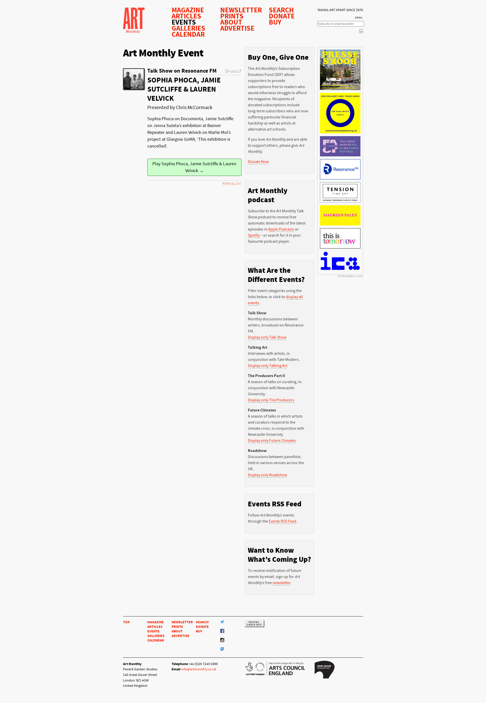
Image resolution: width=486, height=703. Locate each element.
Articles (186, 16)
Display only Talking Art (267, 365)
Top (126, 622)
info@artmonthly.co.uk (198, 669)
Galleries (188, 28)
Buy (275, 22)
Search (281, 10)
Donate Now (258, 161)
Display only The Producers (271, 400)
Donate (282, 16)
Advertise (237, 28)
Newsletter (241, 10)
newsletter (281, 583)
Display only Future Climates (272, 440)
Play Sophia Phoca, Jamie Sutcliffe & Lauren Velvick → (194, 167)
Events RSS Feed (282, 521)
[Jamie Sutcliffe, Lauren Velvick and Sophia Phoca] (133, 79)
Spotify (254, 235)
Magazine (188, 10)
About (231, 22)
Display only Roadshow (267, 475)
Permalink (231, 184)
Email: (359, 17)
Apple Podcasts (281, 229)
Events (184, 22)
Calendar (188, 34)
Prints (232, 16)
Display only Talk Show (267, 337)
